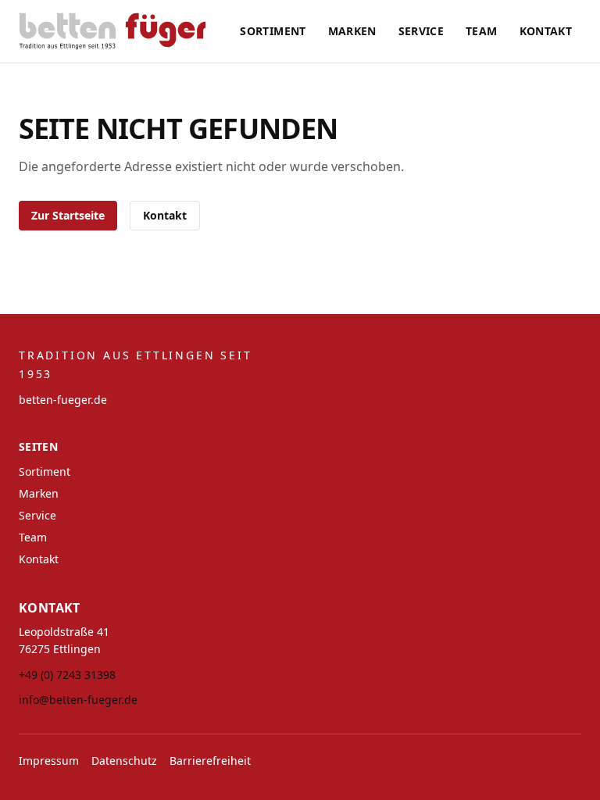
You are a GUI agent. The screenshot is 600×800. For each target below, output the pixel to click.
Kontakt (546, 30)
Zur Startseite (68, 215)
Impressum (49, 760)
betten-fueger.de (63, 399)
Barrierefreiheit (210, 760)
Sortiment (272, 30)
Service (421, 30)
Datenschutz (124, 760)
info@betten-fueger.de (78, 699)
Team (481, 30)
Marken (352, 30)
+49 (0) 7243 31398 (67, 674)
